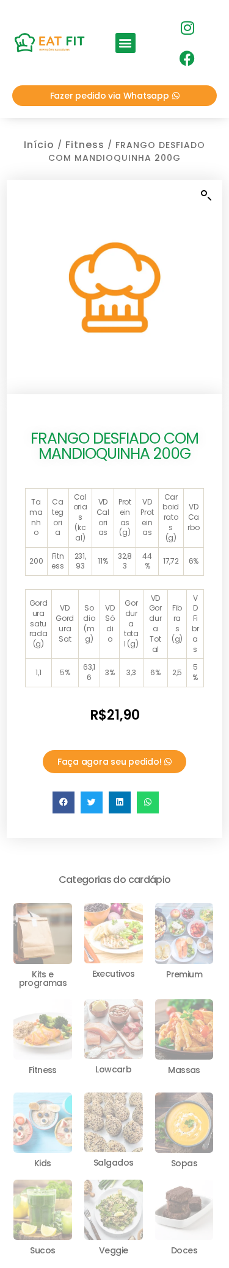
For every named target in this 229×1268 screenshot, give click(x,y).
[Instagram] (187, 27)
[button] (125, 43)
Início (39, 145)
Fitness (84, 145)
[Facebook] (187, 58)
